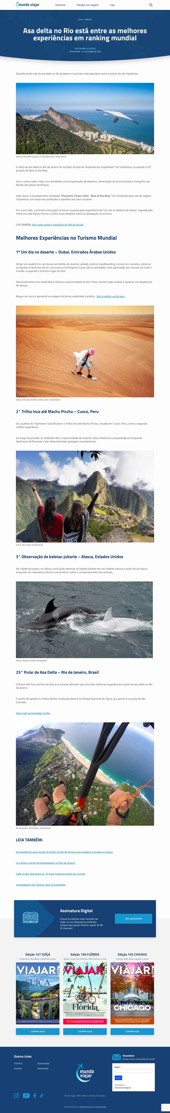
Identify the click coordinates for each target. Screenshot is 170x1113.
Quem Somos (43, 1063)
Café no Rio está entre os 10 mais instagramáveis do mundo (50, 873)
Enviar (118, 1078)
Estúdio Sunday (85, 1107)
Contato (18, 1063)
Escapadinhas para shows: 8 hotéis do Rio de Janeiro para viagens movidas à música (64, 852)
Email (118, 1067)
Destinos (60, 5)
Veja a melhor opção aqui (110, 296)
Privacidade (43, 1068)
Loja (112, 5)
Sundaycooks (100, 1107)
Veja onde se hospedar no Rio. (33, 713)
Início (80, 19)
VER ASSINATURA (133, 918)
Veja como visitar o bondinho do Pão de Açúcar (57, 224)
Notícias (88, 19)
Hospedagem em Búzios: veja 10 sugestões (41, 884)
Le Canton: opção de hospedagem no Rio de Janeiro (45, 863)
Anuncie (18, 1068)
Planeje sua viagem (88, 5)
